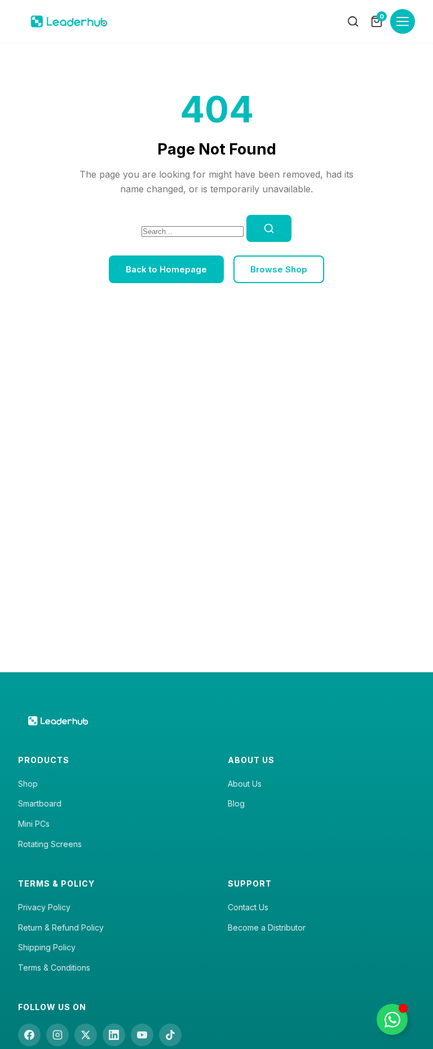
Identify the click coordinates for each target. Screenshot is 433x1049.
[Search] (353, 21)
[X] (85, 1035)
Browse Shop (278, 269)
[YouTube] (142, 1035)
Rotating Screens (50, 844)
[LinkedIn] (114, 1035)
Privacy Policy (44, 907)
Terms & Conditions (54, 967)
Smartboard (39, 803)
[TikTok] (170, 1035)
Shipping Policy (47, 947)
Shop (28, 783)
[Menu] (402, 21)
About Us (245, 783)
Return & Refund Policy (61, 927)
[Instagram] (57, 1035)
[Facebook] (29, 1035)
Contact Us (248, 907)
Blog (236, 803)
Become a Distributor (267, 927)
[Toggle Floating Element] (392, 1019)
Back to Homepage (166, 269)
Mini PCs (34, 823)
